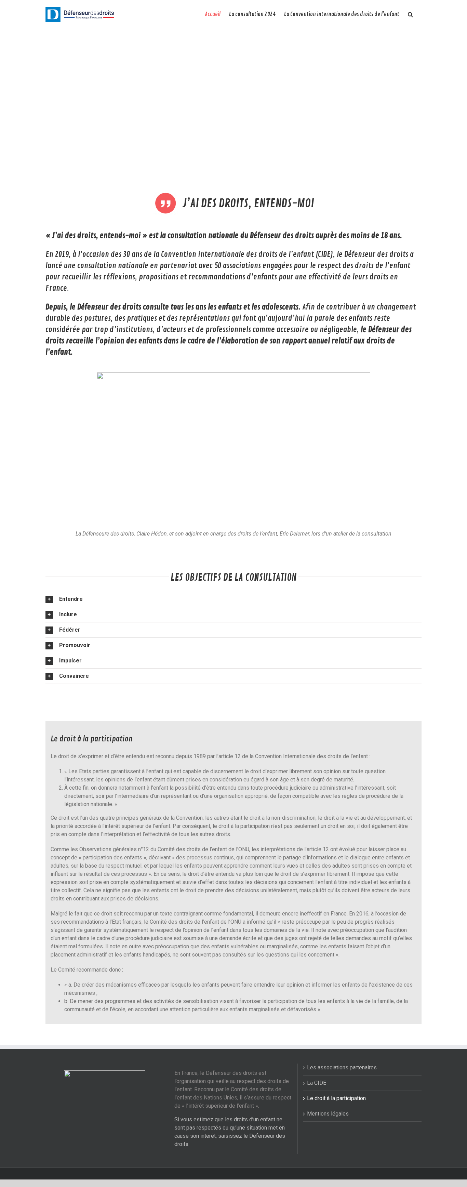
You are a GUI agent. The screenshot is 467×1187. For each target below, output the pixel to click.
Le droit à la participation (336, 1098)
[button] (410, 14)
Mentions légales (328, 1113)
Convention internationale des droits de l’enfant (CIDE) (247, 254)
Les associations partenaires (342, 1067)
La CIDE (316, 1083)
